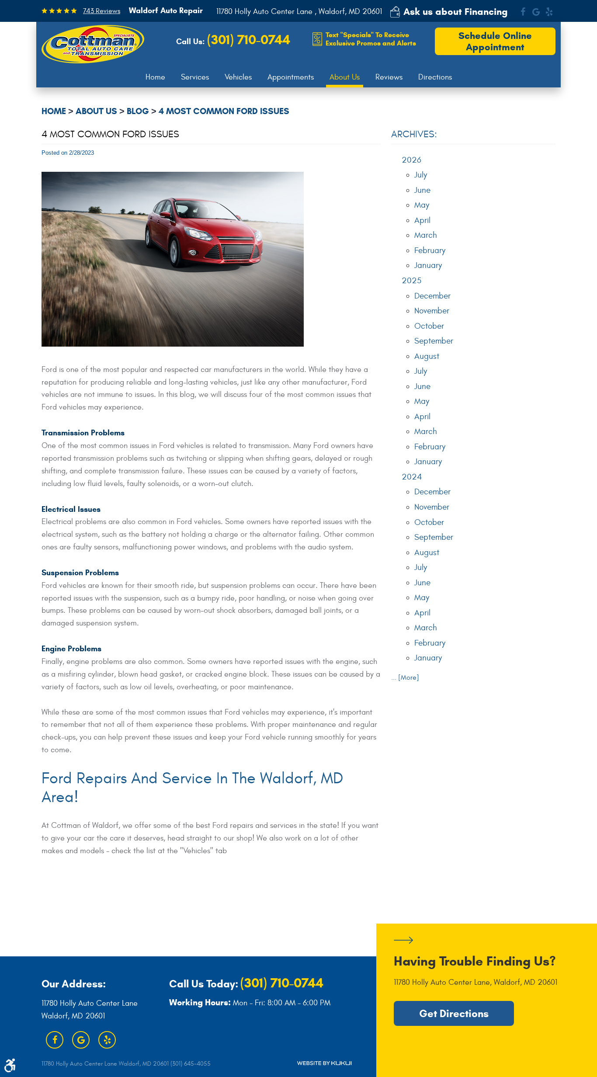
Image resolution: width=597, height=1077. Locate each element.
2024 (412, 477)
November (431, 311)
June (422, 190)
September (433, 341)
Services (195, 77)
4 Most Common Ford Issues (224, 111)
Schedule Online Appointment (495, 41)
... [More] (405, 677)
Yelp (548, 11)
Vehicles (238, 77)
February (429, 250)
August (426, 356)
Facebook (522, 11)
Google (535, 11)
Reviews (389, 77)
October (429, 326)
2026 (411, 160)
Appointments (290, 77)
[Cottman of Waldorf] (93, 44)
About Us (345, 77)
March (425, 235)
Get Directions (454, 1013)
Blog (138, 111)
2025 (411, 280)
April (422, 220)
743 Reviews (101, 11)
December (432, 296)
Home (155, 77)
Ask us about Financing (455, 11)
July (420, 175)
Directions (435, 77)
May (421, 205)
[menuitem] (155, 77)
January (428, 265)
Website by (324, 1063)
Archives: (414, 134)
